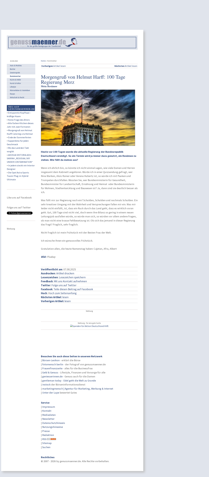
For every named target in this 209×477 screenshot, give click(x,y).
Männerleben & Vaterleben (20, 90)
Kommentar (15, 76)
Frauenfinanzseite (52, 368)
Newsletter (48, 418)
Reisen (12, 94)
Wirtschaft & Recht (17, 97)
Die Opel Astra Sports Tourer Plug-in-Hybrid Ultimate (18, 176)
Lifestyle (13, 87)
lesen (56, 301)
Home (43, 61)
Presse (46, 431)
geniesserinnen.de (52, 376)
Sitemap (47, 443)
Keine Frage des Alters (19, 119)
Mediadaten (49, 414)
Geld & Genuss (50, 372)
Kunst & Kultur (15, 83)
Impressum (48, 406)
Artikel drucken (65, 273)
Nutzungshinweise (52, 427)
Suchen (46, 447)
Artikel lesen (53, 65)
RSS (44, 439)
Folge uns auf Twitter (63, 285)
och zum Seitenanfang (63, 293)
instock (46, 384)
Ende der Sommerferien (19, 137)
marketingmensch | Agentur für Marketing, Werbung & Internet (77, 388)
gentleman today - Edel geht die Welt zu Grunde (69, 380)
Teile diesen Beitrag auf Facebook (73, 289)
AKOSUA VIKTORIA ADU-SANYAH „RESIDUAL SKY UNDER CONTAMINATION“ (20, 158)
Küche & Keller (15, 80)
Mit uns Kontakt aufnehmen (70, 281)
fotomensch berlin (52, 364)
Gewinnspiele (15, 72)
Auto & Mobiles (16, 65)
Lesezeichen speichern (72, 277)
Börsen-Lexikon (51, 360)
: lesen (55, 297)
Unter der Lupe (50, 392)
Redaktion (48, 435)
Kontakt (46, 410)
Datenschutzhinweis (53, 423)
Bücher (12, 69)
